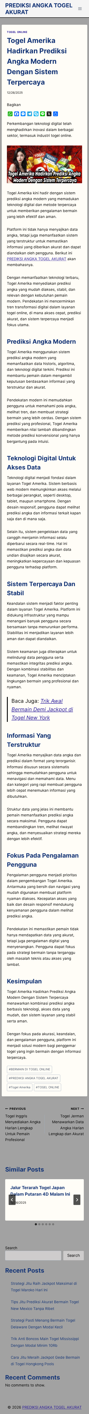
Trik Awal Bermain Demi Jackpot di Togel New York (42, 709)
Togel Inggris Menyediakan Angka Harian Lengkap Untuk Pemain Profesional (23, 1124)
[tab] (36, 1224)
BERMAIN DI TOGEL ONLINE (29, 1069)
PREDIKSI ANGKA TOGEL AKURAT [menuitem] (36, 259)
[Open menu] (80, 8)
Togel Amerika (19, 1087)
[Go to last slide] (12, 1200)
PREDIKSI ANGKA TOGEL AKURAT (33, 1078)
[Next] (76, 1200)
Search (11, 1248)
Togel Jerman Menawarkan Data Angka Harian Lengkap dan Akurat (66, 1121)
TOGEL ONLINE (17, 32)
